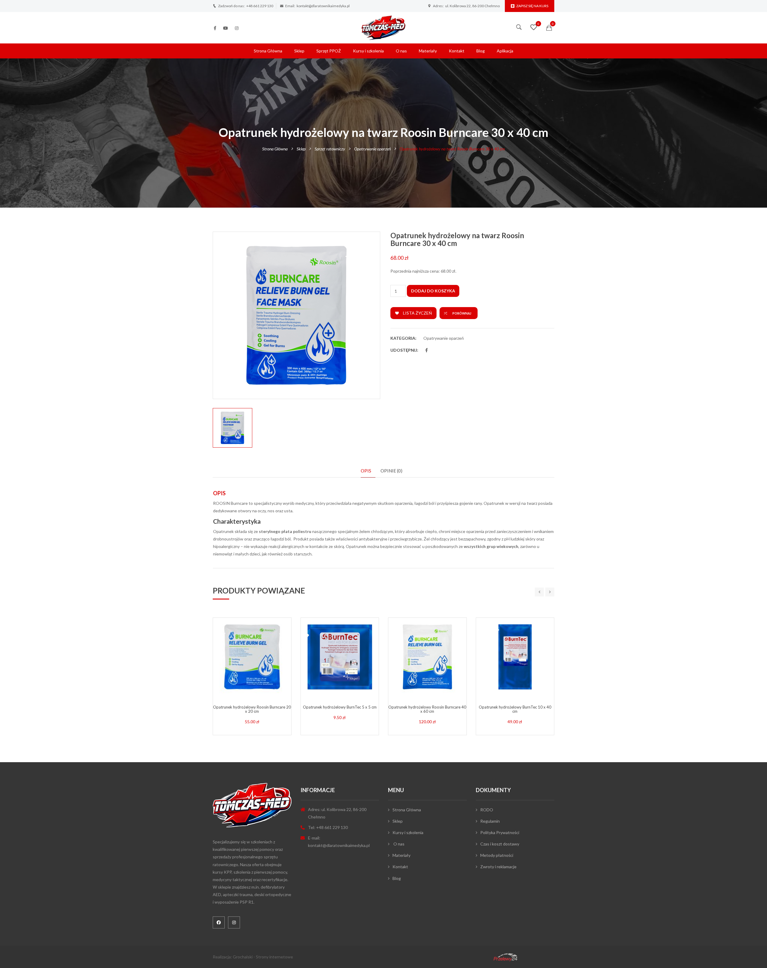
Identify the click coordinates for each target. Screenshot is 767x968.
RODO (486, 809)
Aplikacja (505, 50)
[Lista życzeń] (533, 28)
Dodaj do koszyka (433, 290)
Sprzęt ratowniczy (330, 148)
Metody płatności (496, 855)
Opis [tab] (366, 470)
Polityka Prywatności (499, 832)
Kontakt (456, 50)
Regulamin (490, 821)
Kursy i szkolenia (368, 50)
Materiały (428, 50)
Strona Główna (268, 50)
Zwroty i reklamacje (498, 866)
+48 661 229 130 (259, 6)
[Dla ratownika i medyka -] (383, 27)
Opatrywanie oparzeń (372, 148)
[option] (296, 315)
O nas (401, 50)
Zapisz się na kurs (532, 6)
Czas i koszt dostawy (499, 843)
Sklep (299, 50)
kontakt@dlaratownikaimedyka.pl (323, 6)
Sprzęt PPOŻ (328, 50)
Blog (480, 50)
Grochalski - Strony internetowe (263, 956)
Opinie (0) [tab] (391, 470)
